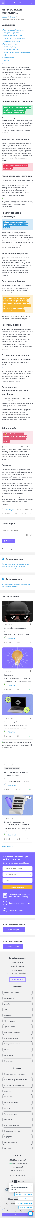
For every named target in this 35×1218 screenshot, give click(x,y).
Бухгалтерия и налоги (12, 1032)
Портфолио (8, 1136)
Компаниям (8, 1119)
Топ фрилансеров (10, 1114)
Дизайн (7, 1004)
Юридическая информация (14, 1085)
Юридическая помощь (12, 1044)
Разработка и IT (9, 998)
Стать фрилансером (11, 1125)
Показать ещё (6, 846)
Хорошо (17, 1215)
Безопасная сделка (11, 1102)
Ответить (9, 541)
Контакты (7, 1148)
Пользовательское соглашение (15, 1074)
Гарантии (7, 1091)
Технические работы (12, 721)
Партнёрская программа (12, 1131)
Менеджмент (8, 1055)
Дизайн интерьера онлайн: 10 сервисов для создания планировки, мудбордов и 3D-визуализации (16, 773)
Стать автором (13, 929)
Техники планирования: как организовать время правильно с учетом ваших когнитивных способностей (16, 566)
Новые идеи (8, 675)
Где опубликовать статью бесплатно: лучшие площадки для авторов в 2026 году (17, 823)
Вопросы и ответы (10, 1142)
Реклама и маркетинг (11, 992)
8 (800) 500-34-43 (17, 962)
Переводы (7, 1015)
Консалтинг (8, 1049)
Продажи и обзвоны (11, 1038)
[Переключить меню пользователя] (2, 2)
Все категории (9, 1061)
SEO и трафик (9, 1021)
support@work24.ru (17, 966)
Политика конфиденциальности (15, 1079)
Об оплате (8, 1097)
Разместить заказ (17, 887)
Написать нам (17, 979)
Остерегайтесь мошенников (15, 628)
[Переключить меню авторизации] (32, 2)
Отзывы (7, 1108)
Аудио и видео (9, 1026)
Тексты (6, 1009)
